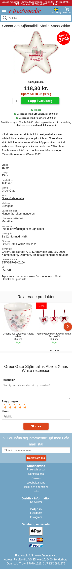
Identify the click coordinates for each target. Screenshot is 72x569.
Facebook (36, 512)
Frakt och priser (36, 469)
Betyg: (10, 401)
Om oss (36, 478)
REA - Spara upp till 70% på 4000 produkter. (36, 4)
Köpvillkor (36, 502)
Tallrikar (7, 183)
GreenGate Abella (13, 198)
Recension (8, 379)
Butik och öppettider (36, 487)
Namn (5, 411)
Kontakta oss (36, 473)
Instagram (36, 517)
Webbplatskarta (36, 482)
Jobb (36, 491)
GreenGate (8, 190)
